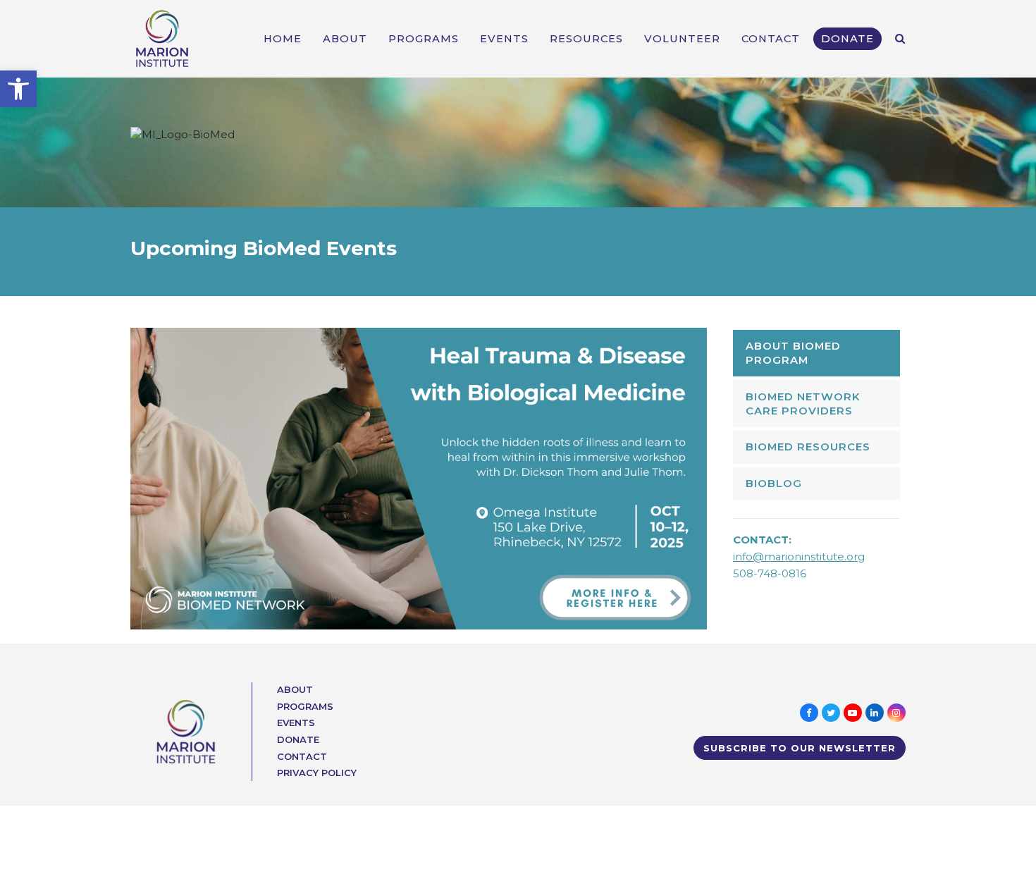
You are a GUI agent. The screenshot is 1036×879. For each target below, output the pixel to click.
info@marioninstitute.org (799, 557)
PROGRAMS (305, 706)
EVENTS (296, 722)
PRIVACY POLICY (317, 772)
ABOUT (295, 689)
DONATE (298, 739)
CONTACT (302, 756)
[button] (18, 88)
